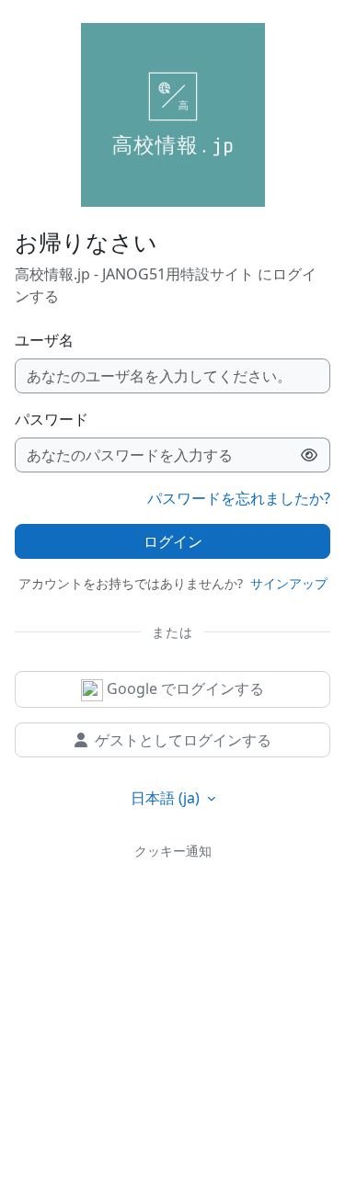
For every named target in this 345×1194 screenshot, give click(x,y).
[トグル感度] (309, 455)
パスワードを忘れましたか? (238, 498)
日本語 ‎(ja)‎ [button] (167, 798)
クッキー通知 (173, 850)
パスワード (51, 419)
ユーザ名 (44, 340)
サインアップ (289, 583)
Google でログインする (183, 688)
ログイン (173, 541)
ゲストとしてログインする (183, 740)
